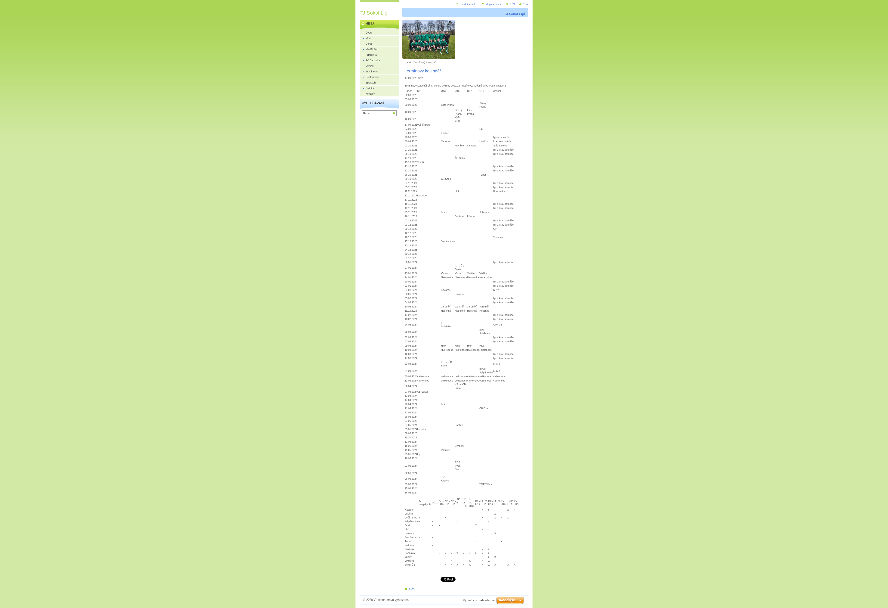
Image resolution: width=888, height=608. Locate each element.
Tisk (525, 4)
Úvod (408, 62)
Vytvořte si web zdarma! (479, 600)
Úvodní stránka (468, 4)
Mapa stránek (493, 4)
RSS (512, 4)
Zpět (412, 588)
